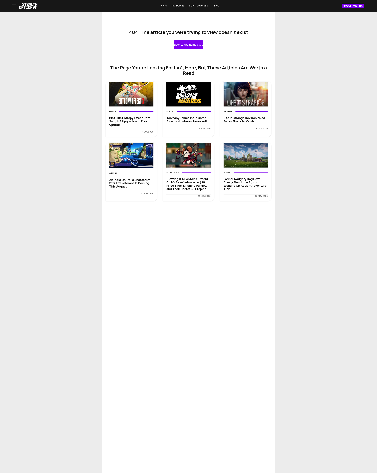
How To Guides (198, 5)
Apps (164, 5)
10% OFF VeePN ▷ (353, 6)
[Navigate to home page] (28, 6)
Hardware (178, 5)
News (216, 5)
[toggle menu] (14, 6)
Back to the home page (188, 44)
